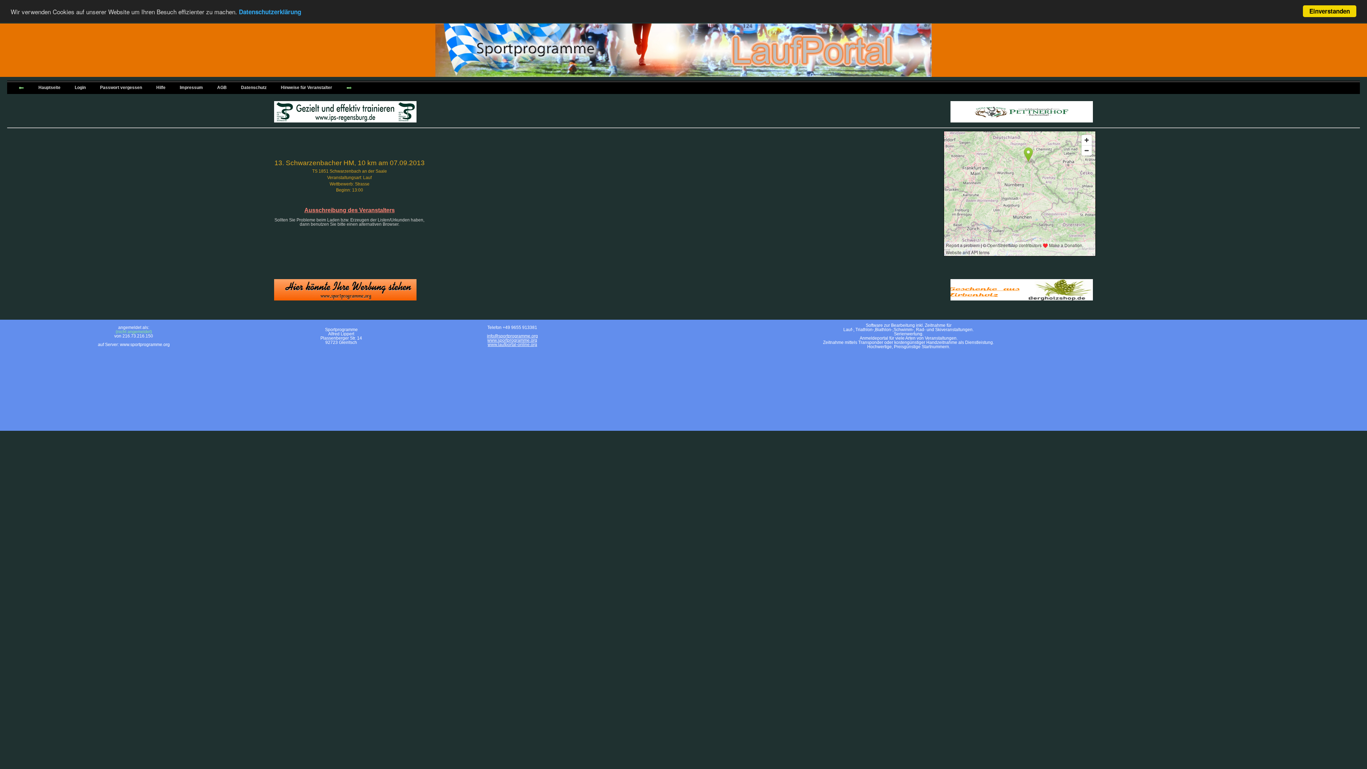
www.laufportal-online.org (512, 344)
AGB (222, 87)
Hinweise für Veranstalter (306, 87)
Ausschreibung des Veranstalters (349, 210)
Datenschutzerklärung (270, 11)
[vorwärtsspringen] (349, 87)
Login (80, 87)
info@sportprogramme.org (512, 336)
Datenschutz (254, 87)
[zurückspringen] (21, 87)
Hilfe (161, 87)
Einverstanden (1329, 11)
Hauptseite (49, 87)
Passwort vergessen (121, 87)
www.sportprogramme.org (512, 340)
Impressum (191, 87)
